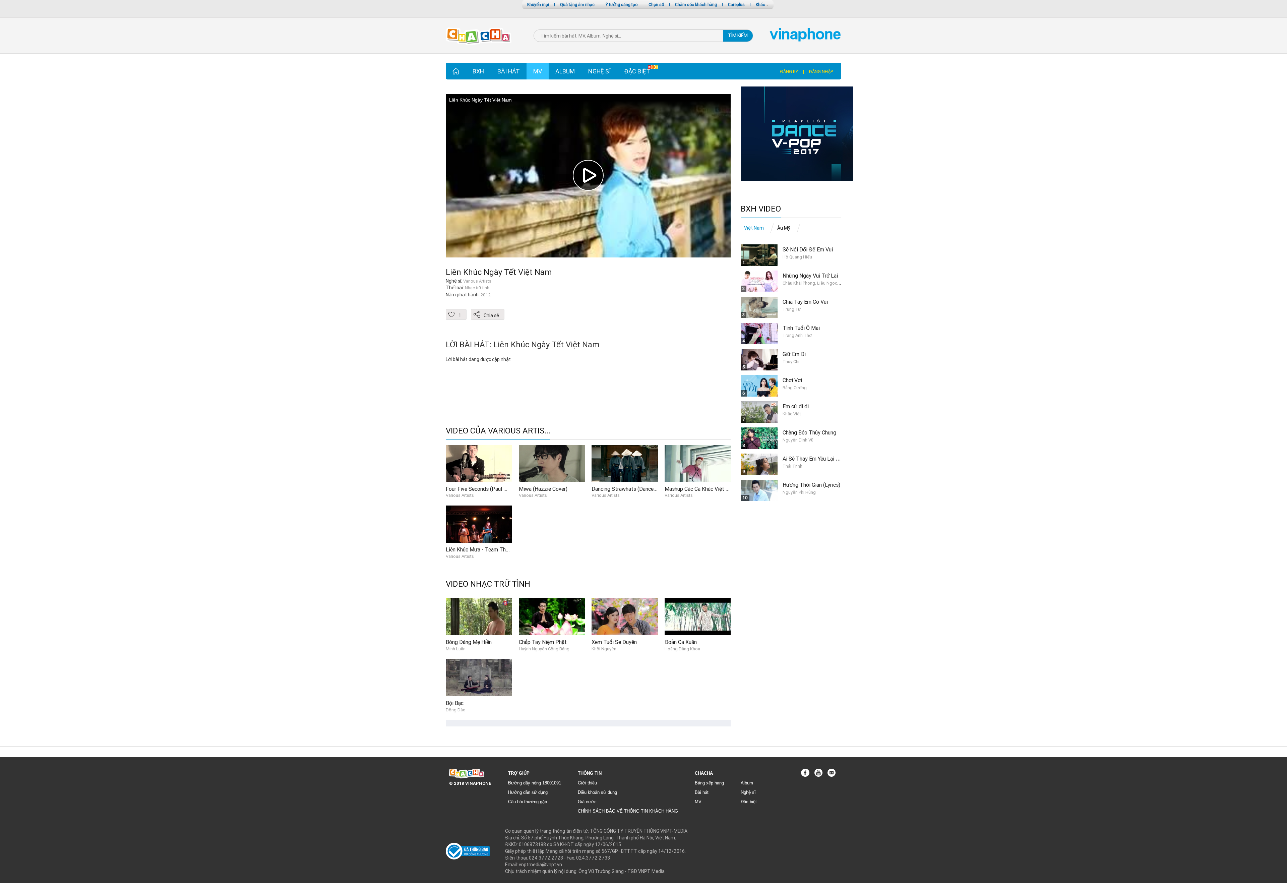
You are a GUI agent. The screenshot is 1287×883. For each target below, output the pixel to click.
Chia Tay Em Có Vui (805, 301)
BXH (478, 71)
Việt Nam (754, 228)
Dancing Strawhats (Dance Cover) (631, 488)
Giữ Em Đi (794, 354)
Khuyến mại (538, 4)
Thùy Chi (791, 361)
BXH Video (761, 209)
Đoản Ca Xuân (681, 642)
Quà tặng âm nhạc (577, 4)
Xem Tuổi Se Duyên (614, 642)
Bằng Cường (795, 388)
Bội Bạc (455, 703)
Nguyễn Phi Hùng (799, 492)
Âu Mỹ (783, 228)
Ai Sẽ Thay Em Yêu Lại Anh (813, 458)
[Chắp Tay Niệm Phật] (552, 616)
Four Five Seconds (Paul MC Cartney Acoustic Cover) (507, 488)
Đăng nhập (821, 71)
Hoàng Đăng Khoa (682, 649)
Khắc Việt (792, 414)
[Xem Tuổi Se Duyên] (625, 616)
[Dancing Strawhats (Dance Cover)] (625, 463)
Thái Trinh (792, 466)
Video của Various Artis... (498, 430)
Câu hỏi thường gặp (527, 801)
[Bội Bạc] (479, 677)
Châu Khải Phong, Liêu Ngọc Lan (814, 283)
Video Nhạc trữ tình (488, 584)
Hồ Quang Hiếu (797, 257)
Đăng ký (789, 71)
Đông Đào (456, 710)
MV (537, 71)
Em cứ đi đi (796, 406)
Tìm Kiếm (738, 36)
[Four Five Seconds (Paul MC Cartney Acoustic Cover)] (479, 463)
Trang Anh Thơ (797, 335)
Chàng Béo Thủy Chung (809, 432)
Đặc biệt (637, 71)
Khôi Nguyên (604, 649)
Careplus (736, 4)
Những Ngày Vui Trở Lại (810, 275)
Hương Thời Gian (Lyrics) (811, 484)
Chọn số (656, 4)
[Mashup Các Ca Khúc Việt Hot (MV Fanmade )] (698, 463)
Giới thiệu (587, 782)
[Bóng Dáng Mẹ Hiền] (479, 616)
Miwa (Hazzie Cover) (543, 488)
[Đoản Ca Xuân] (698, 616)
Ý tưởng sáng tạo (621, 4)
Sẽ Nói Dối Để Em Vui (808, 249)
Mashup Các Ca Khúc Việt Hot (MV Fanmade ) (718, 488)
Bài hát (508, 71)
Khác (761, 4)
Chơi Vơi (792, 380)
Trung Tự (792, 309)
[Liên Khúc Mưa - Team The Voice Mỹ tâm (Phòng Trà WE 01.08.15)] (479, 524)
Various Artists (460, 495)
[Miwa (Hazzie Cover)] (552, 463)
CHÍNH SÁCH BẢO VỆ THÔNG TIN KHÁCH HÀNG (628, 811)
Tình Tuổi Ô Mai (801, 328)
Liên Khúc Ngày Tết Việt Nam (499, 272)
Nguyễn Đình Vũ (798, 440)
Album (565, 71)
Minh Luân (456, 649)
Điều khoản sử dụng (597, 792)
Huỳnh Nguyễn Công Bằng (544, 649)
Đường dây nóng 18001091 (534, 782)
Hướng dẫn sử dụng (528, 792)
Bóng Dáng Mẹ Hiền (469, 642)
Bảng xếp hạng (709, 782)
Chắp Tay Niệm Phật (543, 642)
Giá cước (587, 801)
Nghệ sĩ (599, 71)
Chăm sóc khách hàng (696, 4)
